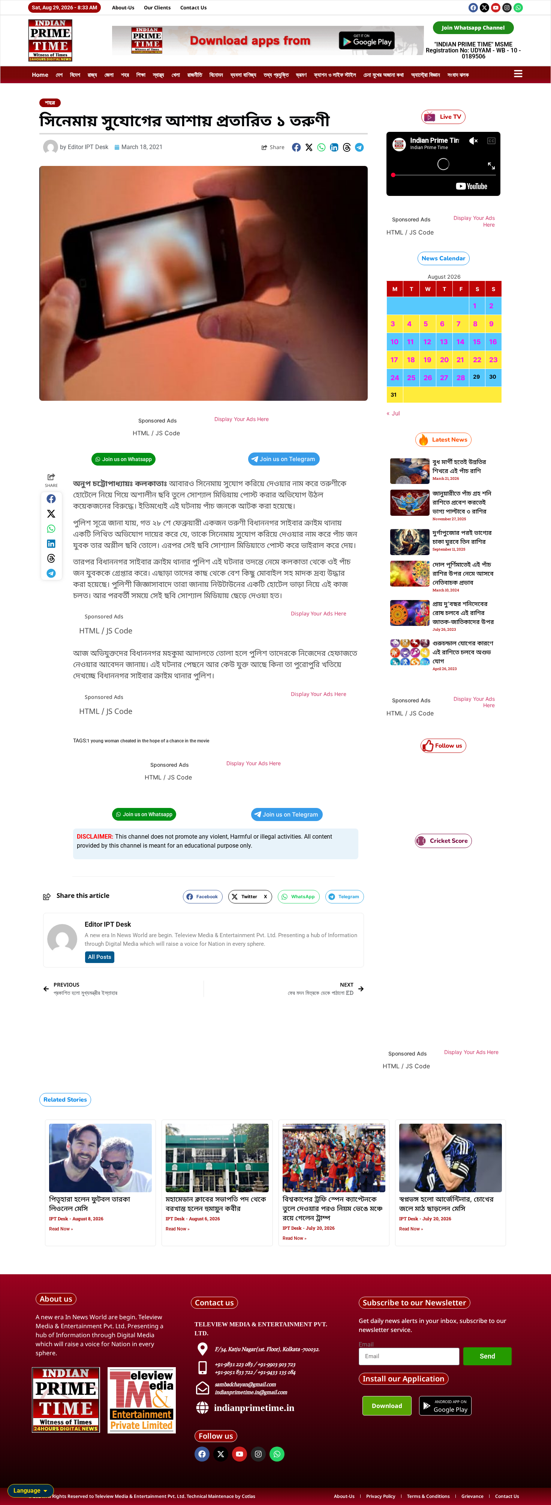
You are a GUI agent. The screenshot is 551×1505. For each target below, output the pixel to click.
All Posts (99, 957)
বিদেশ (75, 74)
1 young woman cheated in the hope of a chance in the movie (148, 741)
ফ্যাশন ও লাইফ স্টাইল (335, 74)
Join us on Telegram (287, 459)
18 (411, 360)
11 (410, 342)
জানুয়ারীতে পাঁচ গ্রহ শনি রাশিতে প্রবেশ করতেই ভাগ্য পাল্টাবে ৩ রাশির (462, 503)
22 (477, 360)
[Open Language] (45, 1490)
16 (493, 342)
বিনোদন (216, 74)
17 (394, 360)
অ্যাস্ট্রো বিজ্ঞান (425, 74)
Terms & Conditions (428, 1496)
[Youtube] (495, 7)
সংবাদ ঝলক (458, 74)
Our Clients (157, 7)
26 (428, 378)
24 (395, 378)
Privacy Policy (380, 1496)
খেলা (176, 74)
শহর (125, 74)
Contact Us (193, 7)
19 (427, 360)
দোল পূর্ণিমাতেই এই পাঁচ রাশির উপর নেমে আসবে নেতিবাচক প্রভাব (463, 574)
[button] (296, 147)
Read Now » (61, 1229)
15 (477, 342)
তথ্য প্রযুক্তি (276, 74)
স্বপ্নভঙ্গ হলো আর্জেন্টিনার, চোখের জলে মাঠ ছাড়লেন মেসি (446, 1204)
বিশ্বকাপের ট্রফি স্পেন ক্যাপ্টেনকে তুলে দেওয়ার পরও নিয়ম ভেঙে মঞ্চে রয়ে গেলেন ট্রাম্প (333, 1209)
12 (427, 342)
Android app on (450, 1401)
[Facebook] (473, 7)
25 (411, 378)
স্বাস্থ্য (158, 74)
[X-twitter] (484, 7)
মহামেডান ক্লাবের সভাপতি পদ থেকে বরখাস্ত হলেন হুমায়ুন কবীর (216, 1204)
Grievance (472, 1496)
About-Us (123, 7)
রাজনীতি (194, 74)
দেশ (59, 74)
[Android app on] (427, 1405)
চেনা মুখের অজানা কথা (384, 74)
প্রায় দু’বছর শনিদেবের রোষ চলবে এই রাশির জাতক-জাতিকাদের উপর (463, 613)
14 (460, 342)
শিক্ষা (140, 74)
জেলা (109, 74)
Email (366, 1345)
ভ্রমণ (301, 74)
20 (444, 360)
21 (460, 360)
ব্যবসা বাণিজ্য (243, 74)
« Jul (393, 413)
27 (444, 378)
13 (444, 342)
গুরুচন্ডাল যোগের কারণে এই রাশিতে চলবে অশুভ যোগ (463, 653)
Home (40, 74)
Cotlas (248, 1496)
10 (394, 342)
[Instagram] (507, 7)
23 (493, 360)
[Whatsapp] (518, 7)
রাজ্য (92, 74)
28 (461, 378)
